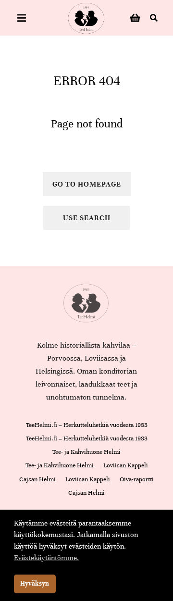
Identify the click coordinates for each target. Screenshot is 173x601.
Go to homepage (86, 184)
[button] (21, 18)
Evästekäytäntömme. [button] (46, 557)
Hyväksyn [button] (34, 583)
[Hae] (154, 18)
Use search (87, 217)
